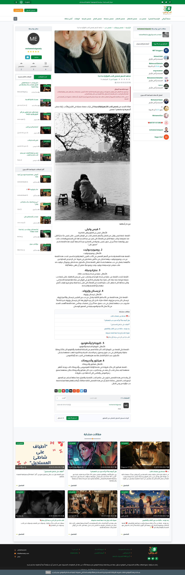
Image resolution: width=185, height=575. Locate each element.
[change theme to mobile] (16, 2)
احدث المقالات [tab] (42, 77)
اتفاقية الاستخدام (85, 2)
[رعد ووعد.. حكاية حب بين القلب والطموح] (145, 504)
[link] (33, 51)
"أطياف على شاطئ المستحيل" (120, 324)
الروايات (77, 19)
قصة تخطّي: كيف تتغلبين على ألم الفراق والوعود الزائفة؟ (29, 113)
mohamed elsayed (21, 181)
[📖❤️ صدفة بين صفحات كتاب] (145, 455)
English (27, 2)
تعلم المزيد (56, 572)
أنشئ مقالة (68, 19)
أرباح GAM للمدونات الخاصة (121, 556)
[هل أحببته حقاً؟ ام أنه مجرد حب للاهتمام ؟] (92, 455)
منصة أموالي (166, 19)
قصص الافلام (120, 19)
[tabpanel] (151, 68)
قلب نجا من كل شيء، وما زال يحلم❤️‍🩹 (118, 337)
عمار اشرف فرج (21, 105)
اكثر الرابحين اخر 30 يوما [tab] (160, 44)
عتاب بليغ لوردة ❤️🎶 (32, 189)
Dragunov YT (125, 467)
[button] (56, 390)
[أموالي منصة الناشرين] (167, 10)
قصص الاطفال (132, 19)
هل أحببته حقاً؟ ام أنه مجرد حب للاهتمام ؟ (117, 320)
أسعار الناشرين (99, 553)
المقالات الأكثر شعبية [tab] (24, 77)
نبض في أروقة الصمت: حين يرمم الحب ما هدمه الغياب (29, 154)
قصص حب (142, 19)
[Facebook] (85, 390)
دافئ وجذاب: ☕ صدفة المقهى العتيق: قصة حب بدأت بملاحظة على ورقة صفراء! (28, 85)
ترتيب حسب (93, 398)
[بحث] (15, 19)
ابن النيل (123, 516)
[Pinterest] (63, 390)
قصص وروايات (118, 27)
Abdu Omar (20, 250)
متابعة (36, 57)
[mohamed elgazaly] (126, 405)
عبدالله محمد (20, 467)
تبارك (18, 209)
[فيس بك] (170, 2)
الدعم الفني (126, 553)
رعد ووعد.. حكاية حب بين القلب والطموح (117, 328)
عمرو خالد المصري (22, 132)
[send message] (27, 57)
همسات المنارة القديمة (31, 99)
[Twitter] (81, 390)
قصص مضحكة (108, 19)
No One (19, 236)
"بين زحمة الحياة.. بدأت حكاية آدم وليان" (29, 203)
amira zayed (20, 119)
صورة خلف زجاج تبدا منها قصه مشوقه (118, 333)
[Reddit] (78, 390)
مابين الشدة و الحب (32, 140)
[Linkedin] (67, 390)
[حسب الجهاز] (21, 2)
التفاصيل (126, 485)
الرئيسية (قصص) (154, 19)
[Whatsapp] (59, 390)
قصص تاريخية (86, 19)
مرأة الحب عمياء (34, 244)
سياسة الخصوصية (96, 2)
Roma (18, 160)
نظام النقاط (74, 553)
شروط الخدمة (99, 549)
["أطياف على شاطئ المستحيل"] (40, 455)
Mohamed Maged (21, 91)
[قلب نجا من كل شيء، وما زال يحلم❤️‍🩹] (40, 504)
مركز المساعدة (108, 2)
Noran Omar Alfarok (75, 467)
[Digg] (70, 390)
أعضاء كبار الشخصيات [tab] (142, 44)
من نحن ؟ (75, 549)
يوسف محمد (20, 222)
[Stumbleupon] (74, 390)
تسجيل (60, 418)
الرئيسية (128, 27)
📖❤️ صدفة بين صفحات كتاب (120, 316)
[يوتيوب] (162, 2)
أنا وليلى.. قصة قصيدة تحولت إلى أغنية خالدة (28, 175)
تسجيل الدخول (72, 418)
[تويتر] (166, 2)
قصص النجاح (97, 19)
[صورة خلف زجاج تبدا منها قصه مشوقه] (92, 504)
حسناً (48, 572)
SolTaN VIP (72, 516)
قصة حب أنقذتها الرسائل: (31, 217)
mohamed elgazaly (144, 29)
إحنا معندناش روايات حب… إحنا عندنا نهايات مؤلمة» (28, 230)
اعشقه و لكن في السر (32, 127)
